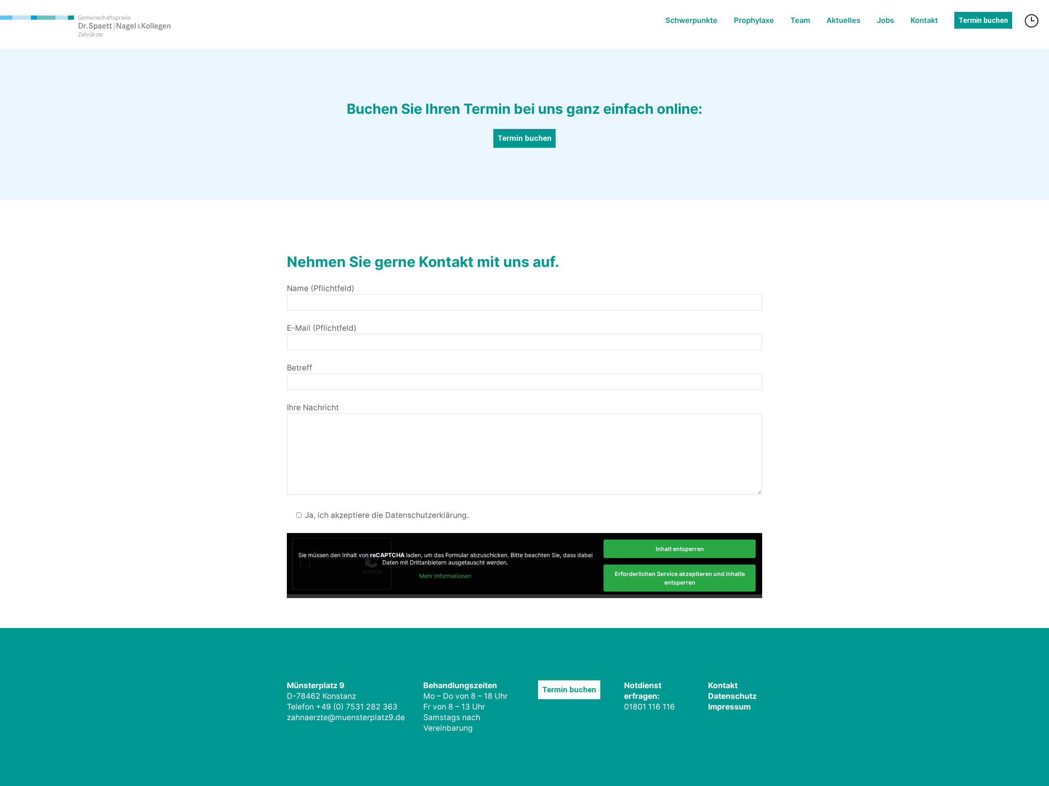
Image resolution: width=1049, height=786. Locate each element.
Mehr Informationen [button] (445, 575)
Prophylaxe (754, 20)
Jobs (885, 20)
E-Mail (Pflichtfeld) (321, 328)
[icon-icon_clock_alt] (1033, 21)
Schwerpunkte (691, 20)
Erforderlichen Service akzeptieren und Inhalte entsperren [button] (680, 578)
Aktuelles (843, 20)
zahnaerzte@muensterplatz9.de (346, 717)
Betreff (299, 368)
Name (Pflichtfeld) (320, 288)
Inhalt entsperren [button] (680, 548)
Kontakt (924, 20)
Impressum (729, 706)
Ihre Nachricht (313, 407)
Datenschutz (732, 696)
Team (800, 20)
